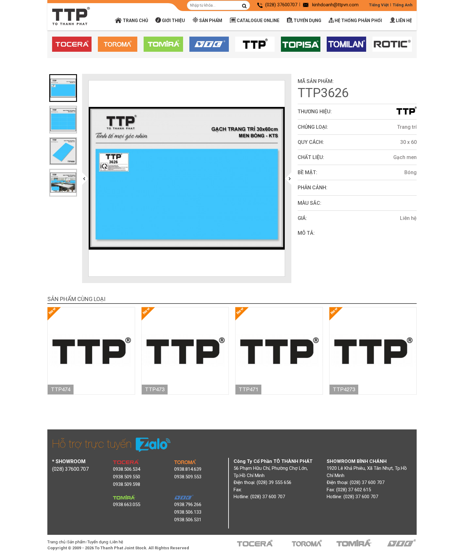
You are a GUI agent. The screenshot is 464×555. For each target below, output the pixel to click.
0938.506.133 (187, 512)
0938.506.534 (126, 469)
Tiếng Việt (379, 5)
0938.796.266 (187, 504)
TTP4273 (344, 389)
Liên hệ (403, 20)
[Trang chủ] (71, 16)
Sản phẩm (210, 20)
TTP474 (60, 389)
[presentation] (85, 178)
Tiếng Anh (403, 5)
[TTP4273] (373, 350)
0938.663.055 (126, 504)
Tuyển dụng (307, 20)
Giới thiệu (173, 20)
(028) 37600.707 (70, 469)
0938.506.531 (187, 520)
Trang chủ (135, 20)
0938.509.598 (126, 484)
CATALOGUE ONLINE (257, 20)
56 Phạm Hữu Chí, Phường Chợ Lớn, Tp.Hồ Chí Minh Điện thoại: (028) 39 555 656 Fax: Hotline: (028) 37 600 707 (273, 479)
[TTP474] (91, 350)
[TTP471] (279, 350)
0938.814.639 (187, 469)
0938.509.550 (126, 477)
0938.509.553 (187, 477)
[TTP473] (185, 350)
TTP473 (154, 389)
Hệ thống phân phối (358, 20)
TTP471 (248, 389)
